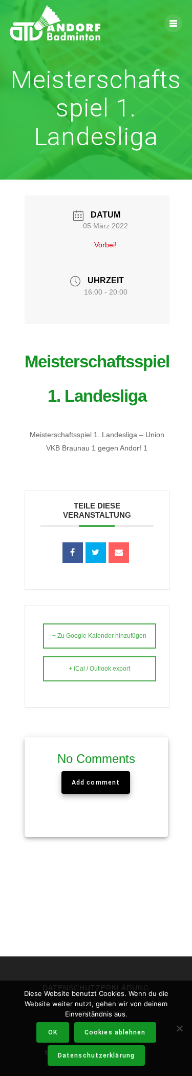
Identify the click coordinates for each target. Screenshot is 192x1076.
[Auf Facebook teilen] (72, 552)
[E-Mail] (119, 552)
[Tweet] (96, 552)
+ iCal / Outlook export (99, 668)
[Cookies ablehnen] (179, 1028)
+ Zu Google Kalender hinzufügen (99, 635)
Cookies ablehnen (115, 1032)
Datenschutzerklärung (96, 1055)
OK (52, 1032)
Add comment (96, 782)
